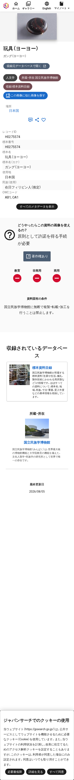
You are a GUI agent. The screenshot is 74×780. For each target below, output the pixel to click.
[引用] (31, 120)
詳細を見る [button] (36, 771)
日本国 (14, 111)
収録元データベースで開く (24, 66)
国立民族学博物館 (37, 442)
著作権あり (40, 256)
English (47, 8)
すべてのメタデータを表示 (37, 206)
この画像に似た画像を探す (28, 95)
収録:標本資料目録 (18, 86)
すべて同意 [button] (57, 771)
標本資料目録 (42, 368)
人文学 (10, 77)
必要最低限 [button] (15, 771)
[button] (62, 5)
